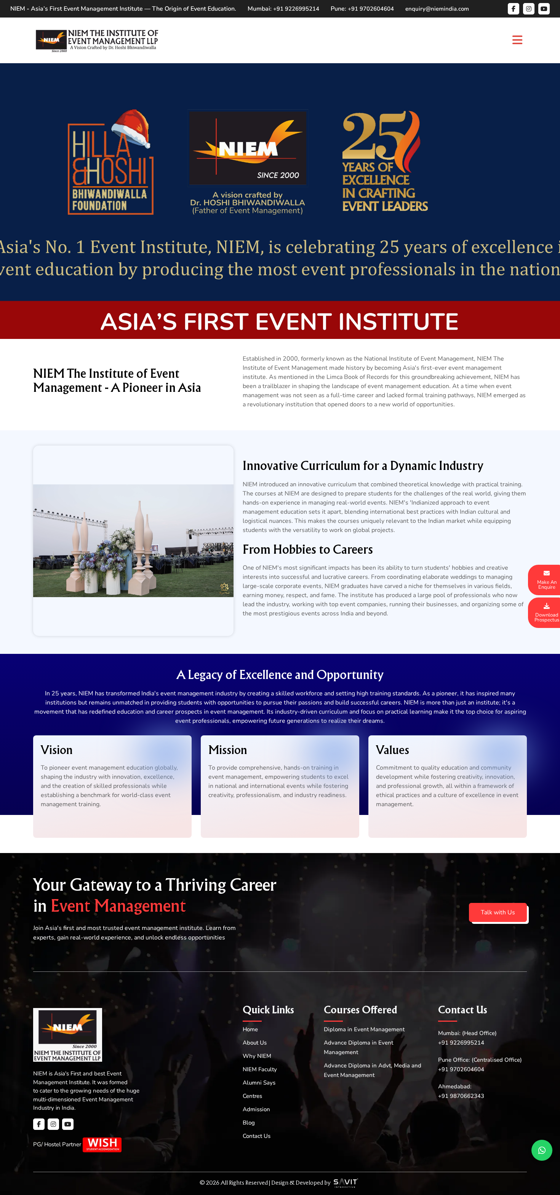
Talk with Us (498, 912)
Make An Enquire (547, 585)
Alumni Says (259, 1082)
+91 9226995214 (296, 9)
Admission (256, 1109)
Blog (249, 1122)
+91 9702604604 (371, 9)
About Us (255, 1042)
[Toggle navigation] (517, 40)
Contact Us (256, 1136)
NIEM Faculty (260, 1069)
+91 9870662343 (461, 1096)
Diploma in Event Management (364, 1029)
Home (250, 1029)
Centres (252, 1096)
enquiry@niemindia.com (437, 9)
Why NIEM (257, 1056)
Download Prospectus (546, 617)
